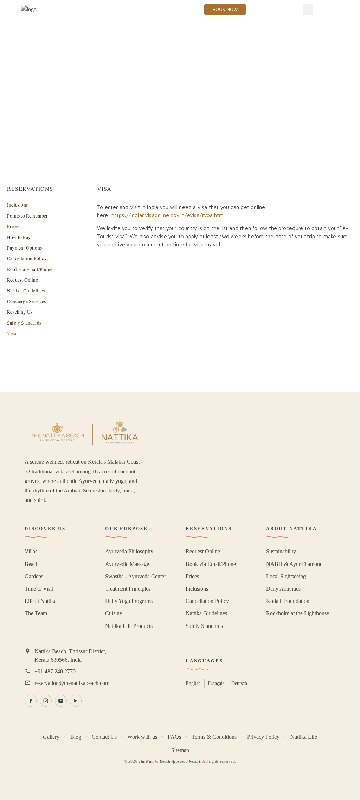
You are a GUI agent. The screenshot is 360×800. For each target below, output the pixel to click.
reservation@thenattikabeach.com (71, 683)
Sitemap (180, 750)
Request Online (22, 280)
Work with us (142, 737)
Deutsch (239, 683)
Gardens (34, 576)
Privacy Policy (263, 737)
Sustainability (281, 551)
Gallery (51, 737)
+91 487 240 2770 (55, 671)
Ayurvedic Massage (127, 564)
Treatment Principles (127, 589)
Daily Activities (283, 589)
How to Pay (19, 237)
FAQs (174, 737)
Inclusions (17, 205)
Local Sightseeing (286, 576)
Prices (13, 226)
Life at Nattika (41, 601)
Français (216, 683)
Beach (32, 564)
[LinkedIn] (76, 701)
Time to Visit (39, 589)
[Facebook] (31, 701)
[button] (308, 9)
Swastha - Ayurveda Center (135, 576)
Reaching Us (19, 312)
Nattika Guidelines (26, 291)
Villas (31, 551)
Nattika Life (303, 737)
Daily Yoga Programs (129, 601)
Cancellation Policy (27, 258)
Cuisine (113, 613)
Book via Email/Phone (29, 269)
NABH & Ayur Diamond (294, 564)
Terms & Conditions (214, 737)
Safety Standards (24, 323)
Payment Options (24, 248)
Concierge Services (26, 301)
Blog (75, 737)
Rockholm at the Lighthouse (297, 613)
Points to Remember (27, 216)
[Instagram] (46, 701)
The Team (36, 613)
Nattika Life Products (129, 626)
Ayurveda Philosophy (129, 551)
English (193, 683)
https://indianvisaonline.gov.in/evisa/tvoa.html (168, 215)
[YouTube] (61, 701)
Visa (11, 333)
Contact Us (104, 737)
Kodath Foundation (287, 601)
